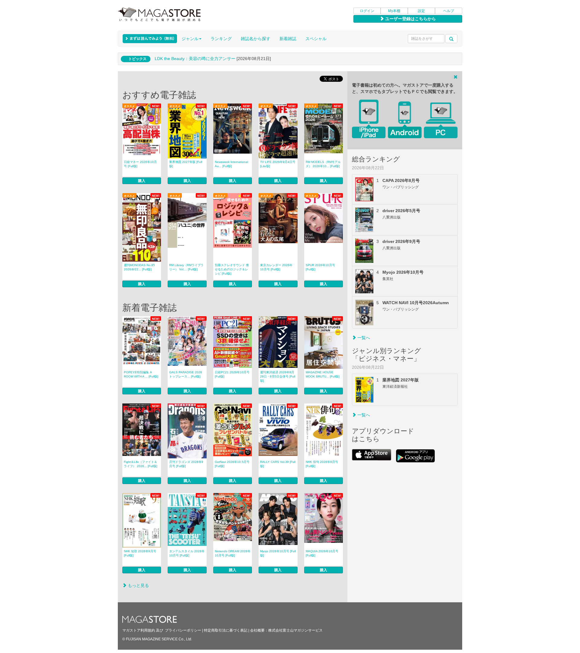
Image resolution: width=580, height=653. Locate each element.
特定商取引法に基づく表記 (225, 630)
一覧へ (363, 337)
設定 (421, 11)
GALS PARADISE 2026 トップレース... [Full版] (185, 374)
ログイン (367, 11)
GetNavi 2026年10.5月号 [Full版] (232, 464)
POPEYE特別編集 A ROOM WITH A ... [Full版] (141, 374)
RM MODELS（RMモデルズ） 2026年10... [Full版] (323, 164)
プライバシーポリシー (183, 630)
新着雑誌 (287, 38)
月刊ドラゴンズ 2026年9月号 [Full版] (186, 464)
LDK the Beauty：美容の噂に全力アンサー (195, 58)
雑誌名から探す (255, 38)
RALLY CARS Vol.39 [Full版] (277, 464)
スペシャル (316, 38)
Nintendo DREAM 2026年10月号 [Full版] (232, 553)
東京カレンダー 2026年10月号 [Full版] (276, 267)
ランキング (221, 38)
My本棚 (394, 11)
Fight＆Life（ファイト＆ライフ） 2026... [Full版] (140, 464)
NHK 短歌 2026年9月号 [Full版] (140, 553)
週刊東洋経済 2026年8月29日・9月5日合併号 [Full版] (277, 376)
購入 (141, 181)
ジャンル (190, 38)
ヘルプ (448, 11)
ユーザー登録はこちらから (410, 18)
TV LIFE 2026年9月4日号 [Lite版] (277, 164)
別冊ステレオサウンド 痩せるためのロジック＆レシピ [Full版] (232, 269)
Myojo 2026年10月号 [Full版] (278, 553)
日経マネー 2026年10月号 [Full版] (140, 164)
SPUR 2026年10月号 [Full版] (320, 267)
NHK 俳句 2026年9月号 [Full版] (322, 464)
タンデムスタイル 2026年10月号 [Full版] (187, 553)
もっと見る (138, 585)
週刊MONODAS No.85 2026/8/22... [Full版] (139, 267)
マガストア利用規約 (138, 630)
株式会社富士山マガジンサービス (295, 630)
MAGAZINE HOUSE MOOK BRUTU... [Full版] (323, 374)
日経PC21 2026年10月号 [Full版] (232, 374)
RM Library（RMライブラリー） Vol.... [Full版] (186, 267)
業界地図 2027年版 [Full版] (185, 164)
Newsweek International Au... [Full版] (231, 164)
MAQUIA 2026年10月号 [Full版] (322, 553)
